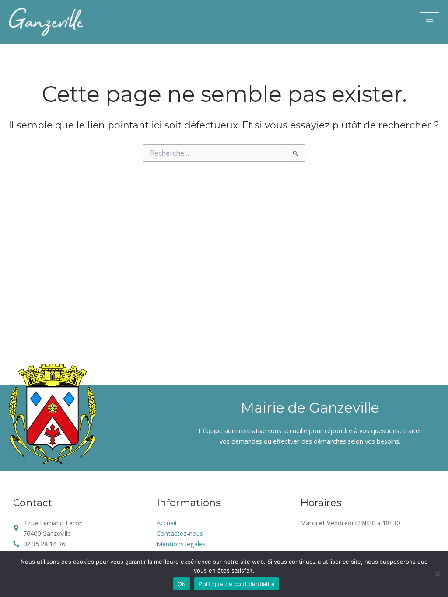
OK (182, 583)
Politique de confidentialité (237, 583)
